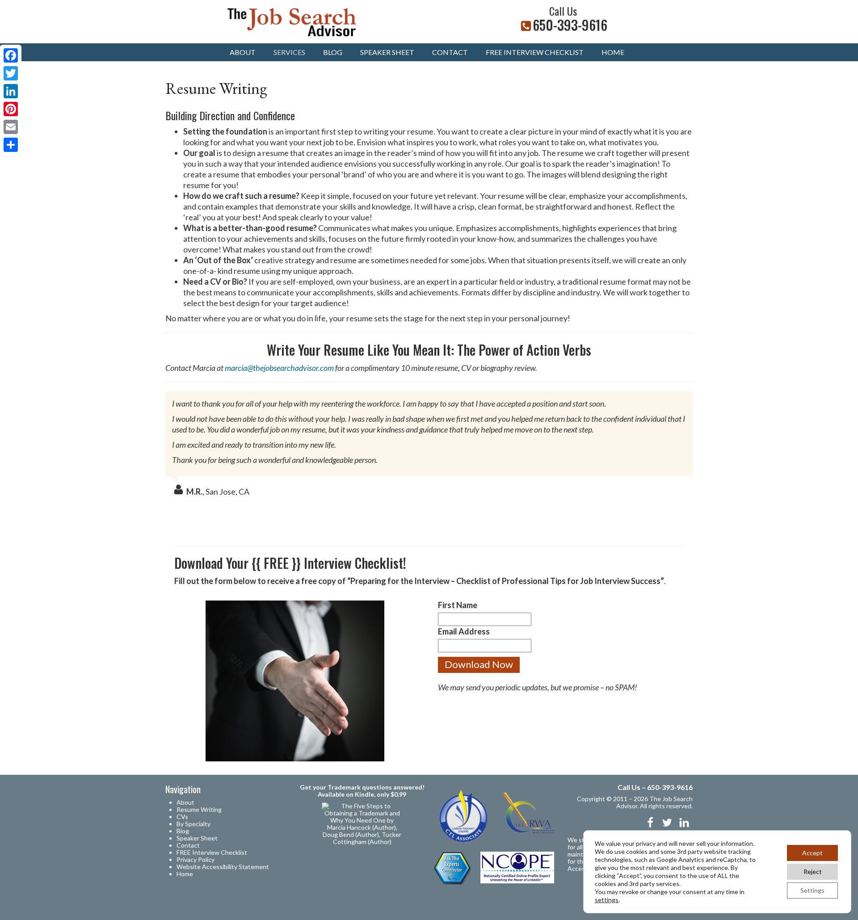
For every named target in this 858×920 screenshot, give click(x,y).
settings (606, 899)
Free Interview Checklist (535, 52)
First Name (457, 605)
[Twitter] (11, 73)
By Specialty (193, 824)
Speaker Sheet (387, 52)
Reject (812, 871)
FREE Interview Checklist (212, 852)
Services (289, 52)
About (243, 52)
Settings (812, 890)
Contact (450, 52)
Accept (812, 853)
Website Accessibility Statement (223, 866)
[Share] (11, 145)
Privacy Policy (195, 859)
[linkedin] (684, 823)
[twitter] (667, 823)
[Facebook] (11, 55)
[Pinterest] (11, 109)
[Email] (11, 127)
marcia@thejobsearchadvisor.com (279, 368)
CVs (182, 816)
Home (612, 52)
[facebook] (650, 823)
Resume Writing (199, 809)
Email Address (464, 631)
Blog (332, 52)
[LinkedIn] (11, 91)
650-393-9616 (570, 25)
